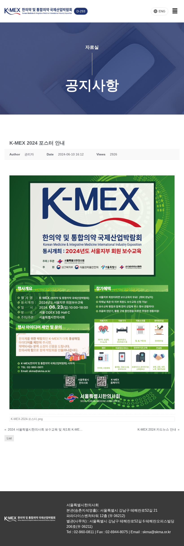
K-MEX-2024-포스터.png (27, 419)
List (9, 438)
